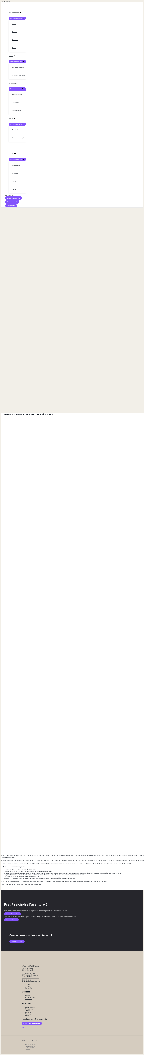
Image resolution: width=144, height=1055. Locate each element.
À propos (28, 984)
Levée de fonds (30, 997)
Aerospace (28, 999)
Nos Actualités (29, 1007)
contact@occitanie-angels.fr (31, 981)
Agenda (27, 1010)
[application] (21, 13)
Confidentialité (30, 1047)
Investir (27, 995)
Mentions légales (30, 1046)
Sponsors (28, 986)
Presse (27, 1015)
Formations (28, 1014)
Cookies (28, 1049)
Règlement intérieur (30, 1044)
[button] (9, 195)
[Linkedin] (23, 1028)
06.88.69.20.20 (27, 980)
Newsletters (29, 1009)
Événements (29, 1012)
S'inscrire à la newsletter (32, 1023)
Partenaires (28, 988)
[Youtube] (26, 1028)
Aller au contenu (6, 1)
